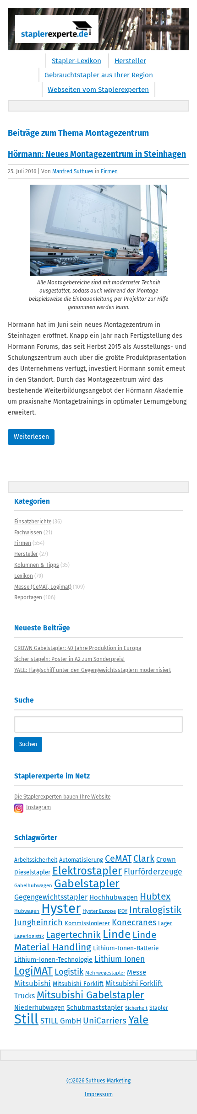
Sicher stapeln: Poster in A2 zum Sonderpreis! (69, 659)
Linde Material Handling (85, 941)
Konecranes (134, 922)
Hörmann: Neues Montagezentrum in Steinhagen (97, 154)
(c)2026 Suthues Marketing (98, 1080)
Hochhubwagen (113, 897)
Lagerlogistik (29, 936)
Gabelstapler (87, 883)
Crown (166, 859)
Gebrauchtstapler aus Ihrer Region (98, 75)
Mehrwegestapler (105, 973)
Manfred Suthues (72, 171)
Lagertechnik (73, 934)
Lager (165, 923)
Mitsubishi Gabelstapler (90, 995)
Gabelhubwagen (33, 885)
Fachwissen (28, 532)
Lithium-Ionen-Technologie (53, 960)
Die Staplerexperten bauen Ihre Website (62, 797)
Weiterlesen (31, 437)
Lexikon (23, 576)
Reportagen (28, 597)
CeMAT (118, 858)
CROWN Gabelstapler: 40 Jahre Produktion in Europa (77, 648)
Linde (117, 934)
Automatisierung (81, 859)
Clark (143, 858)
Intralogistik (155, 910)
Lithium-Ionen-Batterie (126, 948)
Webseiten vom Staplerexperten (98, 89)
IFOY (122, 911)
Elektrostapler (87, 870)
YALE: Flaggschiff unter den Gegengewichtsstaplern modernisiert (92, 670)
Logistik (69, 972)
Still (26, 1019)
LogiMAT (33, 971)
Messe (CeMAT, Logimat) (42, 587)
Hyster (61, 909)
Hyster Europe (99, 911)
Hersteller (130, 61)
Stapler (158, 1008)
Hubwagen (26, 911)
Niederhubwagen (39, 1008)
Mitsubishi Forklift (78, 984)
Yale (138, 1019)
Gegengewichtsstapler (51, 897)
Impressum (99, 1094)
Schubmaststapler (94, 1007)
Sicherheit (136, 1008)
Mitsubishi (32, 983)
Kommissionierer (87, 923)
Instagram (38, 807)
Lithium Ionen (119, 959)
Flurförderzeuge (153, 872)
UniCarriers (104, 1020)
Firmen (109, 171)
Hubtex (155, 896)
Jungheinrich (38, 922)
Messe (136, 972)
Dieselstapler (32, 872)
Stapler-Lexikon (76, 61)
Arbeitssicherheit (35, 860)
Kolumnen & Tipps (36, 565)
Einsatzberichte (32, 521)
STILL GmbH (60, 1020)
